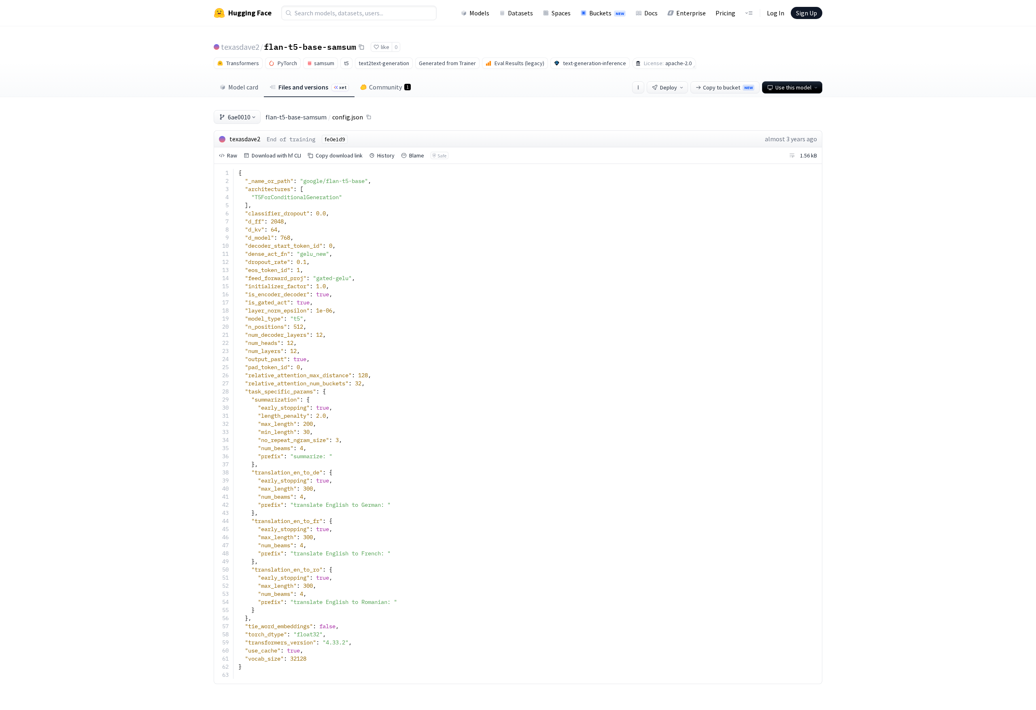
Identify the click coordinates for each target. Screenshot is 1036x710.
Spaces (561, 13)
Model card (243, 87)
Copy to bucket (728, 87)
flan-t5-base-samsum (310, 46)
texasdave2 (240, 47)
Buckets (606, 13)
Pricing (725, 13)
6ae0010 (239, 117)
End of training (291, 139)
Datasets (520, 13)
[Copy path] (368, 117)
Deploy (668, 87)
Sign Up (806, 13)
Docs (651, 13)
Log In (775, 13)
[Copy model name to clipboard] (361, 47)
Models (479, 13)
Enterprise (691, 13)
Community (389, 87)
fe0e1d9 (335, 139)
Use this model (793, 87)
